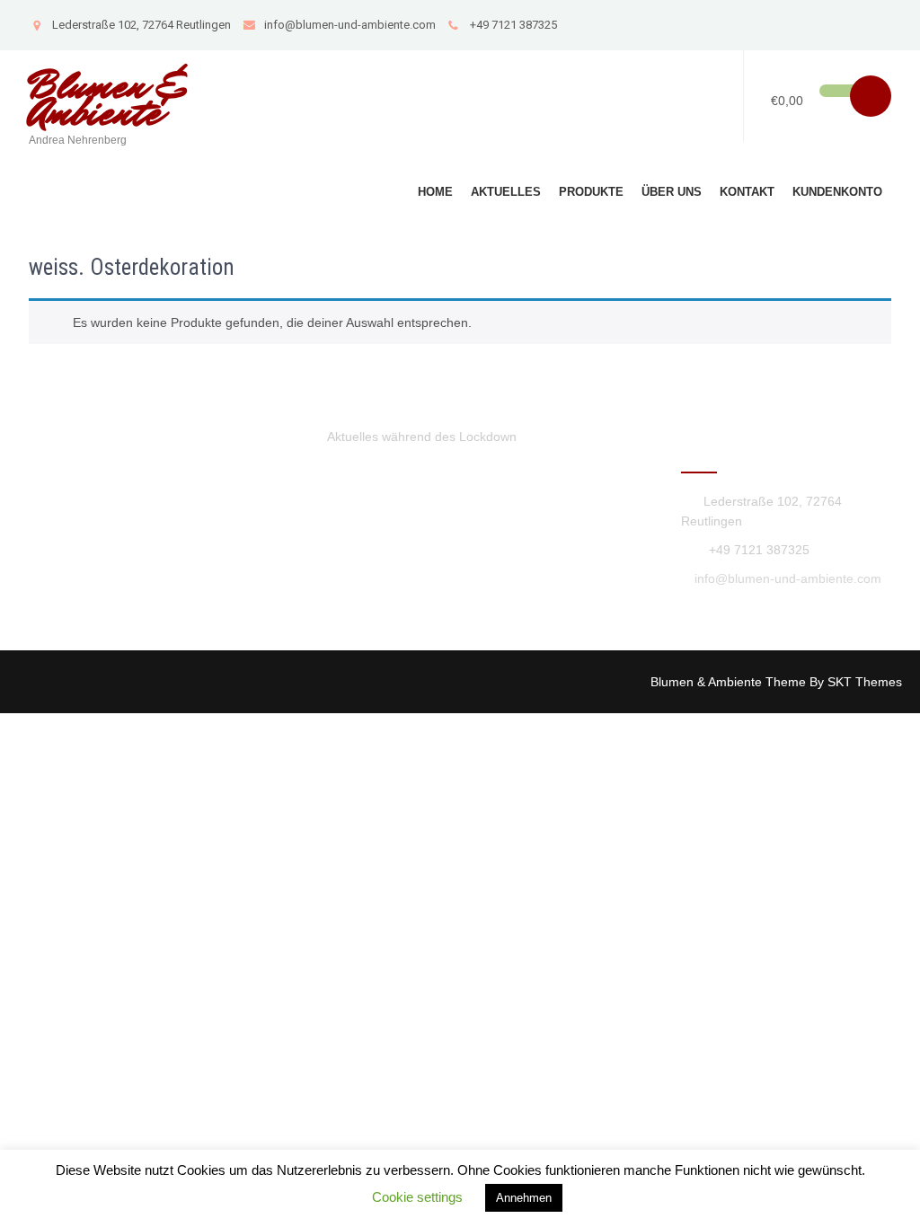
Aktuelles (506, 192)
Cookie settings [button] (417, 1197)
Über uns (671, 192)
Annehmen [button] (524, 1198)
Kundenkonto (837, 192)
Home (435, 192)
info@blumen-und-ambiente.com (350, 24)
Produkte (591, 192)
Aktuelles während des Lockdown (422, 436)
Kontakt (747, 192)
